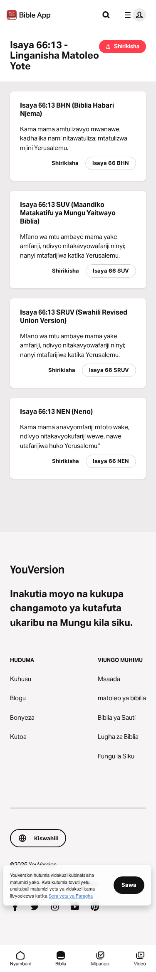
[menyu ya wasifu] (133, 15)
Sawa (128, 884)
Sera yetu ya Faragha (71, 895)
